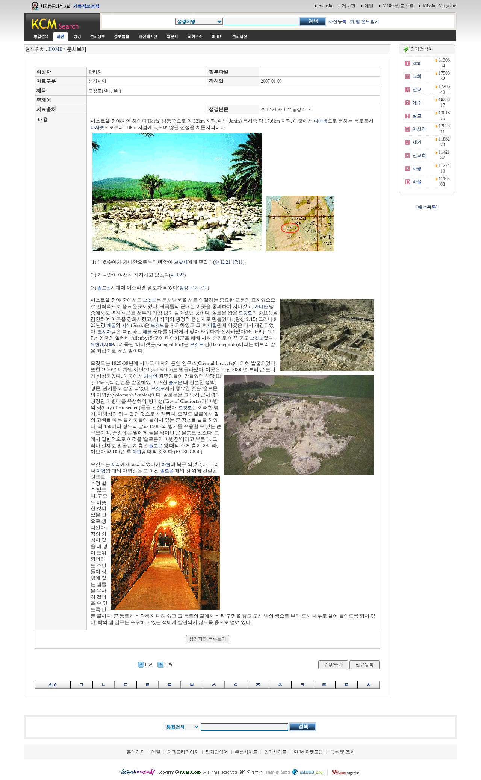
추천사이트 (246, 751)
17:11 (238, 262)
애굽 (111, 325)
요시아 (104, 331)
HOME (55, 49)
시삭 (126, 325)
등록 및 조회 (342, 751)
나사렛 (97, 127)
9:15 (203, 287)
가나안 (261, 306)
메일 (369, 5)
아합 (212, 325)
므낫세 (181, 262)
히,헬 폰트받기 (364, 21)
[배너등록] (426, 207)
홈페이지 (136, 751)
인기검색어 (217, 751)
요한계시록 (102, 344)
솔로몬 (104, 287)
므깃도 (149, 300)
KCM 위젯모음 (308, 751)
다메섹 (320, 121)
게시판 (348, 5)
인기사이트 (275, 751)
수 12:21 (222, 262)
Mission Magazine (439, 5)
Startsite (326, 5)
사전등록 (337, 21)
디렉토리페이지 (183, 751)
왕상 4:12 (188, 287)
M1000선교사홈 (398, 5)
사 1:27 (177, 275)
